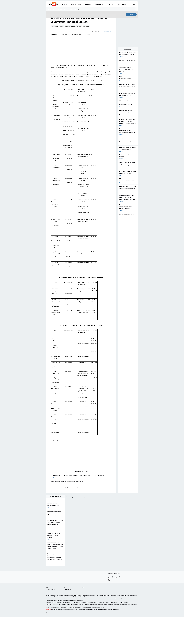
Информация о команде (51, 587)
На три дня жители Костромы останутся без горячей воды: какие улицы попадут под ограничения (77, 476)
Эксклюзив (51, 9)
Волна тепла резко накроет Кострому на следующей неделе (67, 481)
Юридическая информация (69, 585)
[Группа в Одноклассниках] (112, 577)
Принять (131, 14)
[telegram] (58, 441)
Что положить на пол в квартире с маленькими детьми (66, 487)
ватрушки (86, 26)
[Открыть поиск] (134, 4)
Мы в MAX (88, 4)
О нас (47, 585)
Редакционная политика (69, 587)
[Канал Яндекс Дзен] (119, 577)
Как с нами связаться (50, 589)
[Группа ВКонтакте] (109, 577)
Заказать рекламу (74, 9)
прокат (79, 26)
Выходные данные (86, 585)
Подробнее (84, 596)
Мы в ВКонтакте (99, 4)
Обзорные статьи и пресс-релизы (89, 587)
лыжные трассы (70, 26)
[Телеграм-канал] (116, 577)
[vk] (53, 441)
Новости (64, 4)
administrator (107, 32)
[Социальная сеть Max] (109, 580)
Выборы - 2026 (61, 9)
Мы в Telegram (122, 4)
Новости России (76, 4)
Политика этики (67, 589)
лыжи (61, 26)
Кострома (55, 26)
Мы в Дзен (111, 4)
